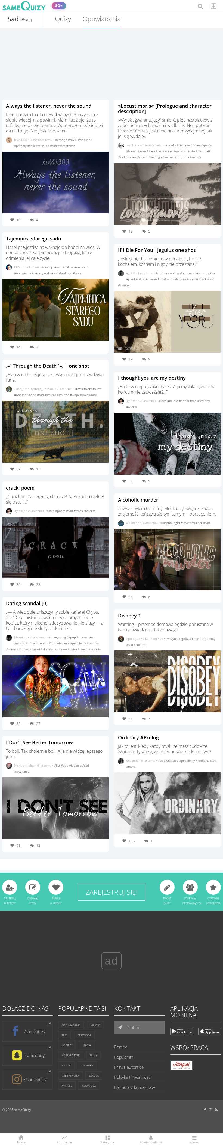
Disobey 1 (129, 615)
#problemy (78, 643)
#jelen (142, 151)
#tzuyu (83, 649)
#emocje (61, 140)
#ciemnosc (185, 145)
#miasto (190, 151)
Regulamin (123, 1057)
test (64, 1035)
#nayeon (42, 643)
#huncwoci (188, 273)
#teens (131, 766)
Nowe (21, 1142)
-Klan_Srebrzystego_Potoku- (34, 389)
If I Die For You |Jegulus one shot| (158, 250)
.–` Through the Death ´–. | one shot (47, 366)
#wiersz (89, 511)
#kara (151, 151)
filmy (93, 1055)
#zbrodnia (182, 157)
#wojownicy (88, 395)
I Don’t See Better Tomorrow (39, 742)
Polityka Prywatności (132, 1077)
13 (38, 845)
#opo (33, 395)
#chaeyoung (57, 637)
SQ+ (59, 5)
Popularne (64, 1141)
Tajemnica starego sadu (33, 238)
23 (38, 584)
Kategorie (107, 1142)
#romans (13, 649)
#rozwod (26, 649)
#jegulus (132, 279)
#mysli (73, 140)
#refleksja (43, 146)
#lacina (167, 151)
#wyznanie (21, 771)
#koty (88, 389)
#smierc (51, 395)
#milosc (68, 267)
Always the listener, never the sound (48, 106)
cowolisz (89, 1085)
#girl (177, 523)
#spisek (131, 157)
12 (38, 468)
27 (38, 723)
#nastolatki (204, 151)
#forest (131, 151)
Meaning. (20, 637)
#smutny (203, 401)
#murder (196, 523)
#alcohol (167, 523)
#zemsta (196, 157)
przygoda (84, 1035)
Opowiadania (102, 18)
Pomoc (120, 1047)
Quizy (63, 18)
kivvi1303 (20, 140)
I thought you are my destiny (152, 378)
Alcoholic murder (138, 499)
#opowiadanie (24, 273)
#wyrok (168, 157)
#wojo (75, 395)
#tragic (79, 511)
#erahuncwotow (168, 273)
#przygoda (43, 273)
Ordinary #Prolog (138, 737)
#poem (60, 511)
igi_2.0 (130, 273)
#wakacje (66, 273)
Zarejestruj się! (112, 892)
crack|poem (20, 487)
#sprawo (61, 649)
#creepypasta (202, 145)
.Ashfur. (131, 145)
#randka (93, 643)
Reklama (133, 1027)
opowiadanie (71, 1025)
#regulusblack (197, 279)
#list (57, 765)
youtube (87, 1065)
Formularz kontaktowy (134, 1087)
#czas (79, 389)
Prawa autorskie (129, 1067)
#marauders (155, 279)
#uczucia (94, 649)
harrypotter (71, 1055)
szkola (94, 1075)
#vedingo (155, 157)
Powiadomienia (151, 1142)
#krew (97, 389)
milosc (95, 1025)
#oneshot (85, 140)
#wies (77, 273)
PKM (17, 267)
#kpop (72, 637)
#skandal (47, 649)
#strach (142, 157)
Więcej (194, 1142)
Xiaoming (132, 523)
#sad (54, 146)
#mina (31, 643)
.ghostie (19, 511)
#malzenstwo (86, 637)
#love (51, 511)
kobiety (67, 1045)
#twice (73, 649)
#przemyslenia (25, 146)
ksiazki (66, 1065)
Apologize (133, 639)
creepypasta (70, 1075)
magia (86, 1045)
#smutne (63, 395)
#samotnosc (66, 146)
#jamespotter (205, 273)
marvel (67, 1085)
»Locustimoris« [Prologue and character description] (165, 108)
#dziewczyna (169, 639)
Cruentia (132, 760)
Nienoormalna (24, 765)
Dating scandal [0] (27, 603)
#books (171, 145)
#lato (58, 267)
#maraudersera (175, 279)
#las (159, 151)
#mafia (178, 151)
